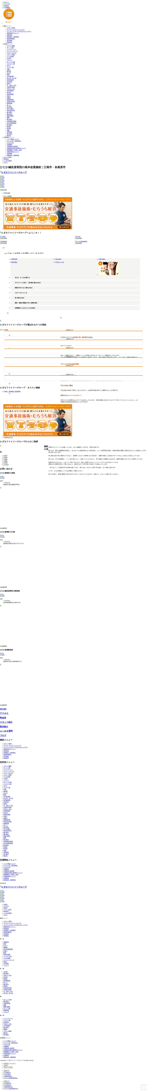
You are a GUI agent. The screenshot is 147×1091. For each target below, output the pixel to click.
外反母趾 (9, 81)
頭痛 (8, 130)
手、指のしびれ (11, 85)
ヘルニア (9, 60)
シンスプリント (11, 49)
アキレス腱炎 (11, 46)
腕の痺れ (9, 112)
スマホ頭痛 (10, 56)
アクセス (4, 713)
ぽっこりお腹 (11, 62)
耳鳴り (9, 96)
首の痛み (9, 134)
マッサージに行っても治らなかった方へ (19, 31)
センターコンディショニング (15, 29)
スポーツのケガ (11, 53)
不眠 (8, 69)
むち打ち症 (10, 143)
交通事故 (9, 144)
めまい (9, 65)
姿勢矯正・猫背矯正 (13, 37)
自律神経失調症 (11, 121)
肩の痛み (9, 107)
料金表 (3, 718)
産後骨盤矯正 (11, 38)
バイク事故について (13, 139)
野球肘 (9, 126)
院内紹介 (6, 159)
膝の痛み (9, 119)
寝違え (9, 83)
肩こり (9, 105)
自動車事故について (13, 151)
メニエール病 (11, 63)
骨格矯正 (9, 42)
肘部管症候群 (11, 101)
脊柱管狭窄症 (11, 110)
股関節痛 (9, 103)
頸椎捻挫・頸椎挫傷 (13, 155)
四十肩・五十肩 (11, 78)
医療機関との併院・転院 (14, 150)
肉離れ (9, 98)
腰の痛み (9, 114)
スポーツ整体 (11, 28)
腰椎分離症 (10, 116)
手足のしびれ (11, 89)
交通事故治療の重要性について (16, 148)
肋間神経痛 (10, 99)
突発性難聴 (10, 94)
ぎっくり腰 (10, 47)
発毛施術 (9, 40)
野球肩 (9, 128)
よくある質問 (7, 160)
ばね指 (9, 58)
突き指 (9, 92)
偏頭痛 (9, 71)
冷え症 (9, 72)
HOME (3, 709)
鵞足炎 (9, 135)
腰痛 (8, 117)
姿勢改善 (9, 35)
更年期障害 (10, 90)
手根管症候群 (11, 87)
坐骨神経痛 (10, 80)
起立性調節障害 (11, 123)
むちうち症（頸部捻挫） (14, 141)
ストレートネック (12, 51)
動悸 (8, 74)
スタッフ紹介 (7, 157)
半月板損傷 (10, 76)
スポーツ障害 (11, 55)
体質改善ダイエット (13, 33)
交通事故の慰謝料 (12, 146)
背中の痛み (10, 108)
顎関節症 (9, 132)
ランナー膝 (10, 67)
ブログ (5, 162)
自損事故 (9, 153)
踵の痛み (9, 125)
